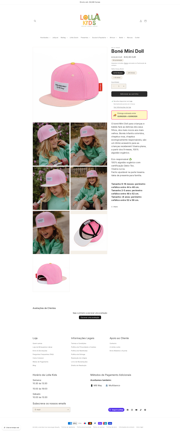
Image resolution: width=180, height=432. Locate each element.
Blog (34, 365)
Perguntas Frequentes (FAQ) (43, 354)
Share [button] (115, 206)
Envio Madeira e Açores (118, 351)
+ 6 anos (118, 77)
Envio (126, 63)
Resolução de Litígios (79, 358)
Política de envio (112, 427)
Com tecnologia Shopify (52, 427)
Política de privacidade (84, 427)
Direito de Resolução (78, 365)
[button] (35, 21)
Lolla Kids (41, 427)
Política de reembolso (68, 427)
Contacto (113, 343)
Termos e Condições (78, 343)
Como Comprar (38, 358)
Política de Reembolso (79, 351)
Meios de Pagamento (40, 362)
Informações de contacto (126, 427)
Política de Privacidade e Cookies (83, 347)
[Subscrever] (68, 409)
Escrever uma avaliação (90, 317)
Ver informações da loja (122, 107)
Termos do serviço (99, 427)
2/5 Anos (132, 73)
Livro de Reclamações (79, 362)
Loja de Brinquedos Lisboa (42, 347)
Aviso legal (139, 427)
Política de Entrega (78, 354)
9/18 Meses (118, 73)
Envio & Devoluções (40, 351)
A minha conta (115, 347)
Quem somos (37, 343)
